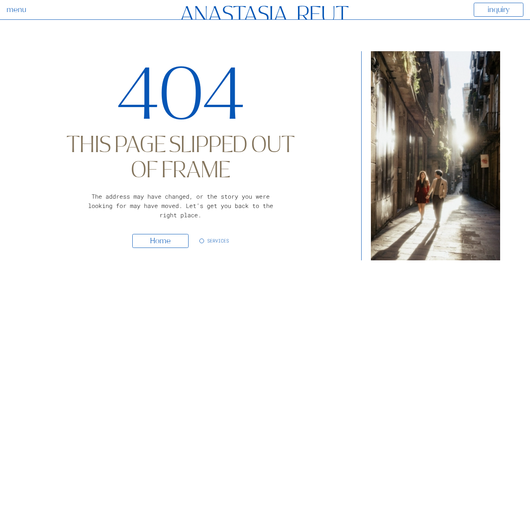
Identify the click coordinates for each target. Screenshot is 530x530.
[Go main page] (265, 13)
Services (218, 240)
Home (160, 240)
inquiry (498, 9)
